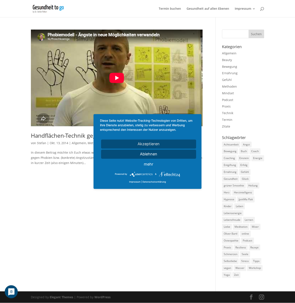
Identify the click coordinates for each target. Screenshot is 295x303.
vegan (227, 268)
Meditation (241, 227)
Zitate (226, 126)
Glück (245, 179)
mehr (148, 164)
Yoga (227, 275)
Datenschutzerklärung (154, 182)
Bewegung (229, 67)
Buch (244, 151)
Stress (245, 261)
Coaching (229, 158)
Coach (255, 151)
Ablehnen (148, 154)
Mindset (228, 93)
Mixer (255, 227)
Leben (239, 206)
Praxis (226, 106)
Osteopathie (231, 240)
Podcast (227, 100)
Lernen (249, 220)
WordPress (102, 297)
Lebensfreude (232, 220)
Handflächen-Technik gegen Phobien (78, 135)
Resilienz (240, 247)
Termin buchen (170, 9)
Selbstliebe (230, 261)
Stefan (41, 143)
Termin (227, 120)
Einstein (244, 158)
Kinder (228, 206)
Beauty (227, 60)
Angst (246, 144)
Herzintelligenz (243, 192)
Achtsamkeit (231, 144)
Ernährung (230, 73)
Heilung (253, 185)
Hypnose (229, 199)
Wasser (239, 268)
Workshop (255, 268)
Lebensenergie (233, 213)
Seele (245, 254)
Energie (257, 158)
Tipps (256, 261)
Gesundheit (231, 179)
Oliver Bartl (230, 233)
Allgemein (79, 143)
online (245, 233)
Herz (227, 192)
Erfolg (243, 165)
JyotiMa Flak (246, 199)
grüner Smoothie (234, 185)
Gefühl (227, 80)
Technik (227, 113)
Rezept (254, 247)
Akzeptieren (149, 144)
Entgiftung (230, 165)
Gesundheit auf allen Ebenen (208, 9)
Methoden (229, 86)
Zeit (236, 275)
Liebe (227, 227)
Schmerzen (230, 254)
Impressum (243, 9)
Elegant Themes (61, 297)
